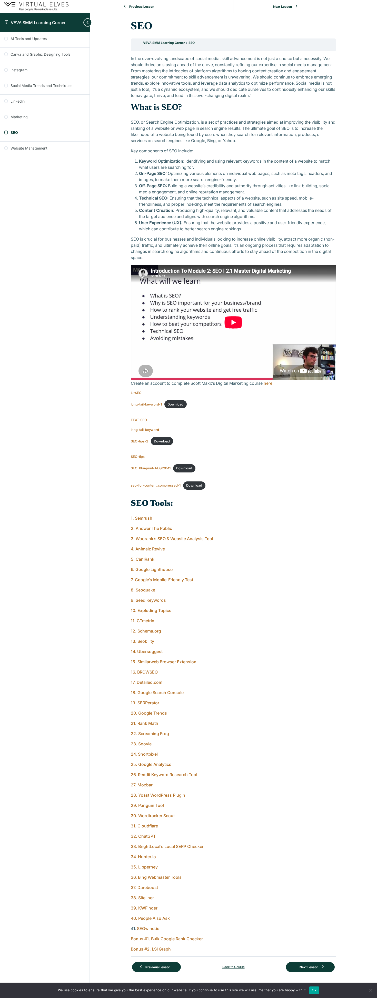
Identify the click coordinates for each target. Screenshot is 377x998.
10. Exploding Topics (151, 610)
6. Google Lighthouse (152, 569)
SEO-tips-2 (139, 441)
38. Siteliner (142, 897)
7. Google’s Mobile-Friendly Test (162, 579)
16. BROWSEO (144, 672)
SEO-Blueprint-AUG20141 (151, 468)
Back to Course (233, 967)
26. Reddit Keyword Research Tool (164, 774)
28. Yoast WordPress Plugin (158, 795)
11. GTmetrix (142, 620)
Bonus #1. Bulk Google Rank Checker (167, 938)
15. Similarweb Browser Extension (163, 661)
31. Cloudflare (144, 825)
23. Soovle (142, 743)
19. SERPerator (145, 702)
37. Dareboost (144, 887)
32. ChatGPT (143, 836)
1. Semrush (141, 518)
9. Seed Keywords (148, 600)
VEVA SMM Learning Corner (38, 22)
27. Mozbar (142, 784)
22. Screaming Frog (150, 733)
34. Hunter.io (144, 856)
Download (175, 404)
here (268, 383)
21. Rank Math (144, 723)
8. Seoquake (143, 589)
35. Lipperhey (144, 866)
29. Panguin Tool (147, 805)
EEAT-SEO (139, 420)
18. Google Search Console (157, 692)
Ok (314, 990)
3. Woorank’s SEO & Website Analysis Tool (172, 538)
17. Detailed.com (146, 682)
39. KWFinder (144, 908)
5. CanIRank (142, 559)
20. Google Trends (149, 713)
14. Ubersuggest (147, 651)
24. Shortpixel (145, 754)
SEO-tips (138, 457)
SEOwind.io (148, 928)
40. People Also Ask (150, 918)
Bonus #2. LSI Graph (151, 949)
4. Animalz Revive (148, 548)
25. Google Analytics (151, 764)
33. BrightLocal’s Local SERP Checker (167, 846)
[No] (370, 990)
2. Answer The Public (151, 528)
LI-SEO (136, 393)
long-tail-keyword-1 (146, 404)
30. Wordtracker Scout (153, 815)
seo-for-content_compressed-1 (156, 485)
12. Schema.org (146, 631)
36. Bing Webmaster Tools (156, 877)
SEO (191, 43)
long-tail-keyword (145, 430)
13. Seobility (142, 641)
